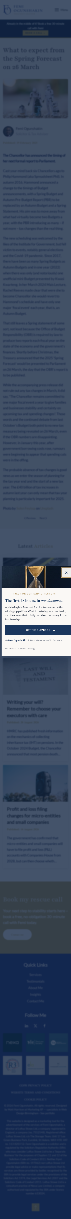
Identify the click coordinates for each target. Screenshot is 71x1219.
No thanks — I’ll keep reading (20, 648)
